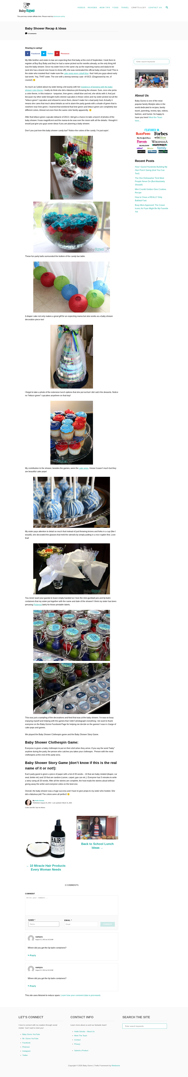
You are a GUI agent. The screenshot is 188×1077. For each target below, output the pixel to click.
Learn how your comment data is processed (80, 995)
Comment (30, 894)
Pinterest (38, 605)
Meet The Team (80, 1036)
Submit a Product (81, 1050)
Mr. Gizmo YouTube (30, 1038)
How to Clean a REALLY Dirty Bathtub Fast (148, 199)
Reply (33, 955)
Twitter (25, 1055)
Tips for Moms (40, 807)
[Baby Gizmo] (40, 7)
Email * (68, 920)
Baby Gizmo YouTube (31, 1034)
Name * (31, 920)
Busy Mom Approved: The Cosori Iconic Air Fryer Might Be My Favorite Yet (151, 208)
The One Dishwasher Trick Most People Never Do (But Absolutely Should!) (150, 181)
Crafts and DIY (30, 807)
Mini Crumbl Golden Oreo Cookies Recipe (150, 191)
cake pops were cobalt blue (76, 73)
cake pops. (84, 468)
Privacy (77, 1044)
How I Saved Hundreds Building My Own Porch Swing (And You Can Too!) (151, 170)
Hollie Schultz (39, 800)
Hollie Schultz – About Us (84, 1031)
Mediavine (116, 1066)
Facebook (26, 1043)
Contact (77, 1040)
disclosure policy (59, 16)
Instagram (26, 1051)
